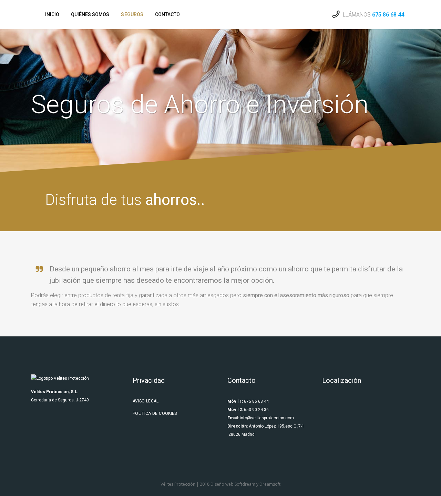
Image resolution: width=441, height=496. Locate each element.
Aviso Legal (146, 401)
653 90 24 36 (256, 409)
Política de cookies (155, 413)
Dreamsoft (269, 484)
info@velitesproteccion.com (267, 418)
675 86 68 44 (388, 14)
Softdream (245, 484)
